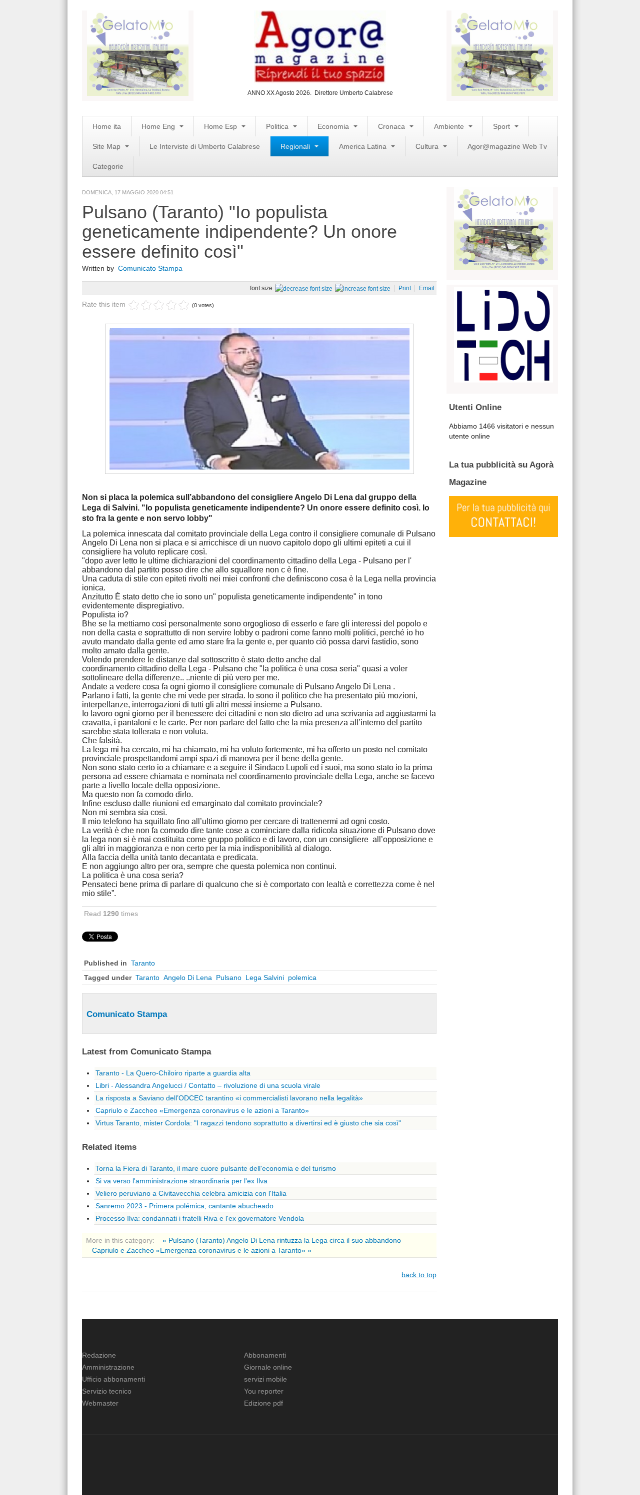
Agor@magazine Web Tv (507, 146)
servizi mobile (265, 1379)
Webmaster (100, 1403)
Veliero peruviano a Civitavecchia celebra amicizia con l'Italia (191, 1193)
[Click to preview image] (259, 398)
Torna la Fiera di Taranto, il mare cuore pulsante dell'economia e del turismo (216, 1168)
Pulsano (229, 978)
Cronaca (392, 126)
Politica (278, 126)
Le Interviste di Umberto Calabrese (205, 146)
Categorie (108, 166)
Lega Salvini (265, 978)
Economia (334, 126)
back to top (419, 1275)
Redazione (99, 1355)
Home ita (106, 126)
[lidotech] (503, 334)
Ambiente (450, 126)
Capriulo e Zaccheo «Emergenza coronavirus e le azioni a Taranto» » (202, 1250)
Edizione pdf (263, 1403)
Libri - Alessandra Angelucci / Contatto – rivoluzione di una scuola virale (208, 1085)
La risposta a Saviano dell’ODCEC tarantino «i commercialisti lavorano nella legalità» (229, 1098)
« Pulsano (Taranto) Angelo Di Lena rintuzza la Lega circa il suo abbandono (281, 1240)
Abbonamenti (265, 1355)
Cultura (428, 146)
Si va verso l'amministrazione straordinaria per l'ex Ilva (182, 1181)
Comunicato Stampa (150, 268)
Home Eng (159, 126)
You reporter (264, 1391)
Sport (502, 126)
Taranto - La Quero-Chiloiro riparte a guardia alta (173, 1073)
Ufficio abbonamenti (113, 1379)
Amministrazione (108, 1367)
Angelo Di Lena (188, 978)
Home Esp (221, 126)
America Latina (363, 146)
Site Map (107, 146)
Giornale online (268, 1367)
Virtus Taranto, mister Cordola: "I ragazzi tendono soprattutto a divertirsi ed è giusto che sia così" (248, 1123)
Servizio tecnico (107, 1391)
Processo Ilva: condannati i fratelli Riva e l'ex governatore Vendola (200, 1218)
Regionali (296, 146)
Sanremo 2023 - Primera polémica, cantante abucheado (185, 1206)
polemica (302, 978)
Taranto (143, 963)
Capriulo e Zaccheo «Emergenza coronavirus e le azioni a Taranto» (202, 1110)
